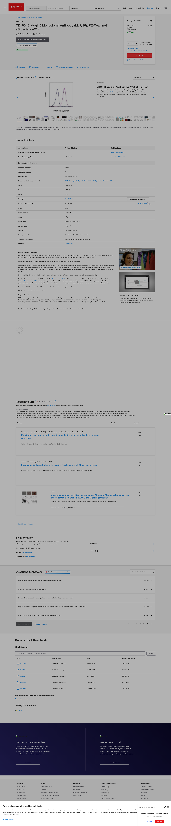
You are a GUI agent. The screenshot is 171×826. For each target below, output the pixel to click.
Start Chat (159, 821)
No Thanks (149, 821)
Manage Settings (8, 820)
